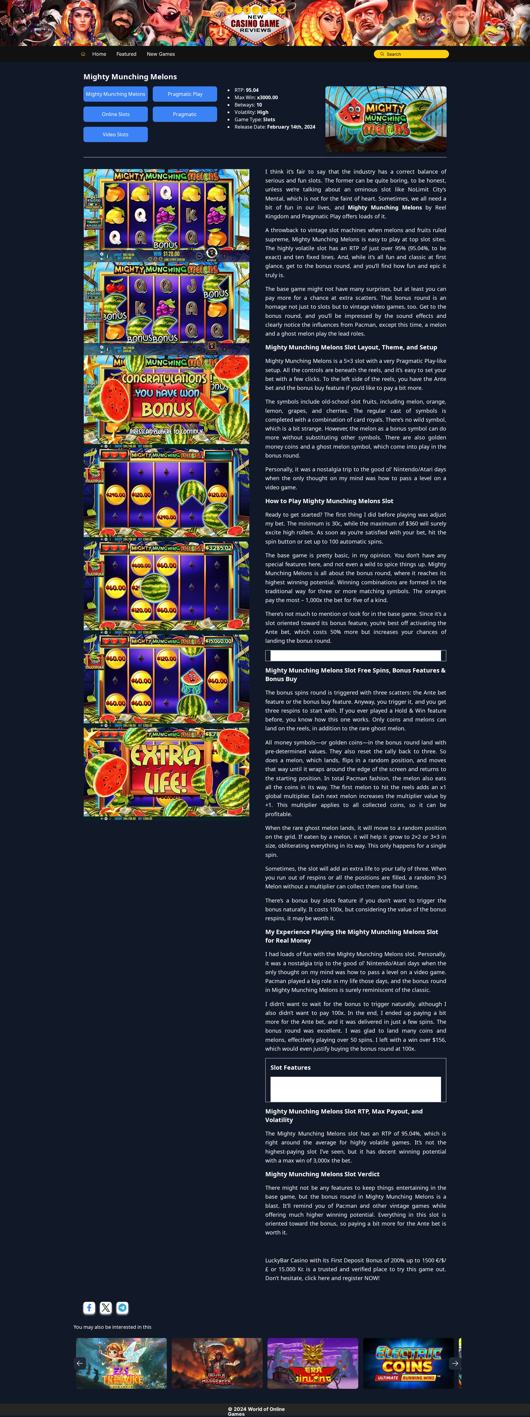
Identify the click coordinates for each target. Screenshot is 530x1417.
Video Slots (116, 134)
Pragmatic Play (185, 94)
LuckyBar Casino (286, 1260)
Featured (126, 54)
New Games (161, 54)
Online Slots (116, 114)
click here (317, 1278)
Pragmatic (185, 114)
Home (99, 54)
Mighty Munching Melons (115, 94)
